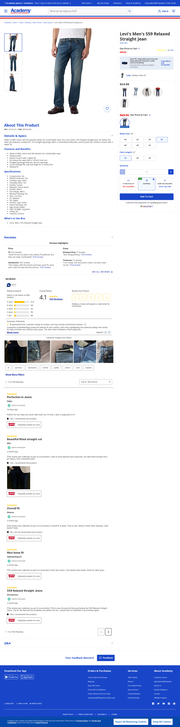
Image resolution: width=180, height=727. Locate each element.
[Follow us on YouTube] (163, 703)
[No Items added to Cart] (174, 11)
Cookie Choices (41, 723)
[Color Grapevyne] (158, 92)
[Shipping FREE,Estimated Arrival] (146, 184)
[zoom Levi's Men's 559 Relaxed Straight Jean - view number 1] (70, 71)
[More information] (138, 48)
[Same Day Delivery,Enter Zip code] (164, 184)
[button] (166, 63)
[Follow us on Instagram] (169, 703)
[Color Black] (124, 103)
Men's (15, 23)
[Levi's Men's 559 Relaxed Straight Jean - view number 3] (13, 82)
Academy (7, 23)
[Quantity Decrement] (122, 171)
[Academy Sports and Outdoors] (21, 11)
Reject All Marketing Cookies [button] (130, 721)
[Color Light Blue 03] (135, 92)
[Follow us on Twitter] (158, 703)
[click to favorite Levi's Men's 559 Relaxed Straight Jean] (107, 108)
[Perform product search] (129, 11)
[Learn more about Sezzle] (146, 206)
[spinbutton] (147, 171)
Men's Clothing (25, 23)
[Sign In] (159, 11)
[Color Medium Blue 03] (124, 92)
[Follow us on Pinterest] (174, 703)
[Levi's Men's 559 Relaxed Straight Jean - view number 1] (13, 42)
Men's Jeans (48, 23)
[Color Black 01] (147, 92)
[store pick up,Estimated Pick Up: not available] (128, 184)
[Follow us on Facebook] (153, 703)
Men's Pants (37, 23)
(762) (172, 50)
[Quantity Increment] (171, 171)
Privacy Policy (82, 721)
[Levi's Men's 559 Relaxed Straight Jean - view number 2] (13, 62)
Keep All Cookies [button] (162, 721)
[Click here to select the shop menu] (5, 11)
